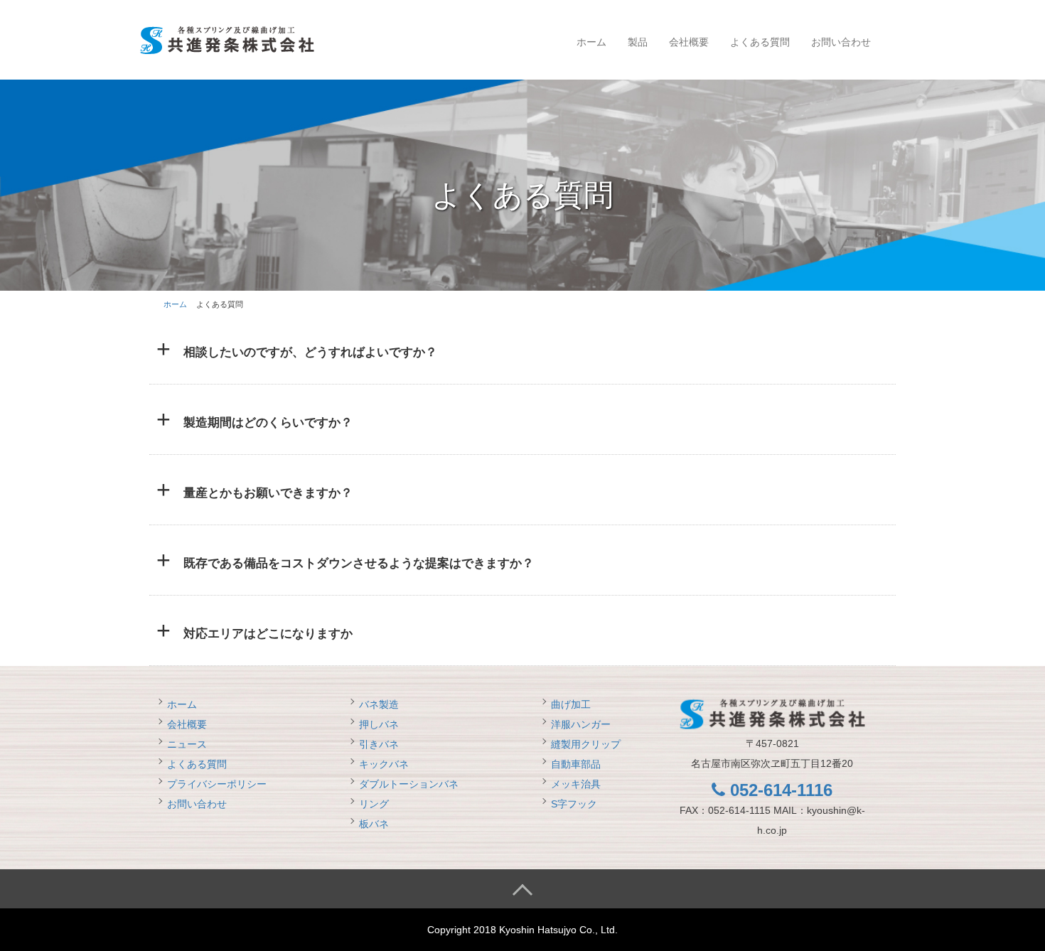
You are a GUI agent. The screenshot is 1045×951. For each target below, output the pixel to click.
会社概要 (689, 42)
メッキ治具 (576, 784)
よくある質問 (760, 42)
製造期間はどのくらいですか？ (268, 422)
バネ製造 (379, 704)
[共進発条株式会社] (227, 38)
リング (374, 804)
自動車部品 (576, 764)
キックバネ (384, 764)
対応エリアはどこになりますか (268, 633)
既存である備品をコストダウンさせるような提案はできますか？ (358, 563)
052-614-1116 (778, 790)
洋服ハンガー (581, 724)
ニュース (187, 744)
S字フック (574, 804)
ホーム (591, 42)
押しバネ (379, 724)
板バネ (374, 823)
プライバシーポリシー (217, 784)
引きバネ (379, 744)
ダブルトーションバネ (409, 784)
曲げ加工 (571, 704)
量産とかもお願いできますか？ (268, 493)
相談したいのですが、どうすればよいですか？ (310, 352)
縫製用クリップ (586, 744)
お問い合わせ (841, 42)
